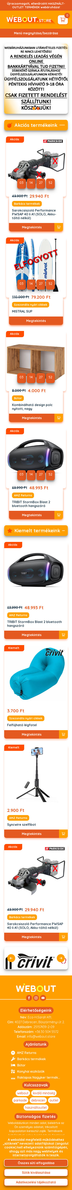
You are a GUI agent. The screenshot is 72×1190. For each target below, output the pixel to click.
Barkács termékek (27, 204)
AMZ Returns (23, 495)
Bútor (18, 398)
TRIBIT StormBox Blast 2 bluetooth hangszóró (31, 504)
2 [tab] (38, 108)
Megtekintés (32, 227)
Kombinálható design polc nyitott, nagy (32, 407)
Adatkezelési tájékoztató (36, 1182)
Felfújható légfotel (22, 725)
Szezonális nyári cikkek (30, 304)
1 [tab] (33, 108)
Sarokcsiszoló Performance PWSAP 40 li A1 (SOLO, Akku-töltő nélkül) (34, 214)
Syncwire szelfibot (21, 825)
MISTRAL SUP (22, 311)
